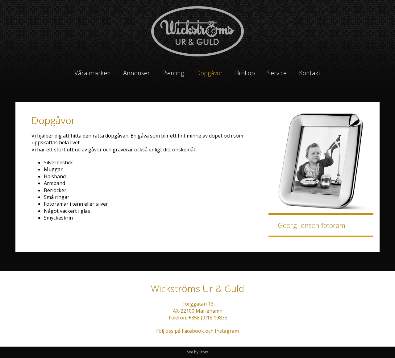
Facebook (193, 330)
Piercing (173, 73)
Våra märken (92, 73)
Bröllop (245, 73)
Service (277, 73)
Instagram (227, 330)
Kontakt (310, 73)
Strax (203, 352)
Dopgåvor (209, 73)
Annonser (136, 73)
